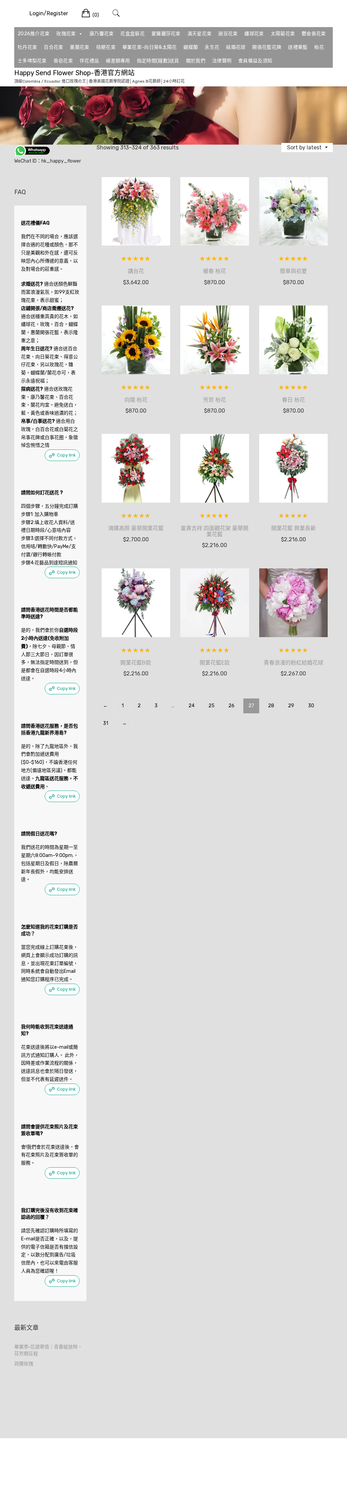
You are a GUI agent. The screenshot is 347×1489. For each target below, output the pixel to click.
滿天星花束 (199, 34)
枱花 (319, 47)
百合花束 (53, 47)
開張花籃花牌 (266, 47)
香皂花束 (63, 61)
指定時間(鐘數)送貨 (158, 61)
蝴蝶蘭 (190, 47)
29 (291, 706)
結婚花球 (235, 47)
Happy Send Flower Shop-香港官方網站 (74, 73)
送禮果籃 (297, 47)
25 (211, 706)
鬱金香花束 (314, 34)
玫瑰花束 (66, 34)
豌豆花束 (228, 34)
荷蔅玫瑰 (23, 1364)
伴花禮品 (89, 61)
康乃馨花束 (101, 34)
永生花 (212, 47)
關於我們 (195, 61)
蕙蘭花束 (79, 47)
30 (311, 706)
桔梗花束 (106, 47)
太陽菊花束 (283, 34)
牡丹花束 (27, 47)
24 (191, 706)
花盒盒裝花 (132, 34)
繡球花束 (254, 34)
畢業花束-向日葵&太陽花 (149, 47)
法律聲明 (221, 61)
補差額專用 (118, 61)
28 (271, 706)
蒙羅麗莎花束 (166, 34)
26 (231, 706)
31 (105, 723)
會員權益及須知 (255, 61)
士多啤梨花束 (32, 61)
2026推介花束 (33, 34)
